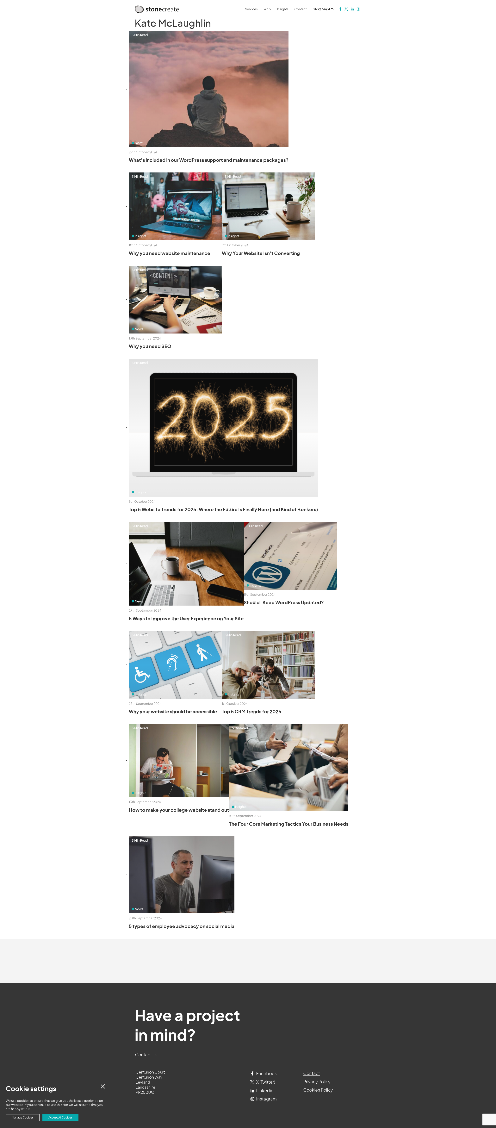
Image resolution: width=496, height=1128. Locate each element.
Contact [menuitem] (300, 9)
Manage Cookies (23, 1117)
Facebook (266, 1074)
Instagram (266, 1099)
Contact (311, 1073)
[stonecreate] (346, 9)
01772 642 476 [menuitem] (323, 9)
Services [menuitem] (251, 9)
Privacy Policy (317, 1082)
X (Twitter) (265, 1082)
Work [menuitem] (267, 9)
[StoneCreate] (340, 9)
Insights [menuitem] (282, 9)
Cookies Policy (318, 1090)
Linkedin (264, 1091)
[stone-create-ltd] (352, 9)
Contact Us (146, 1055)
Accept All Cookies (60, 1117)
